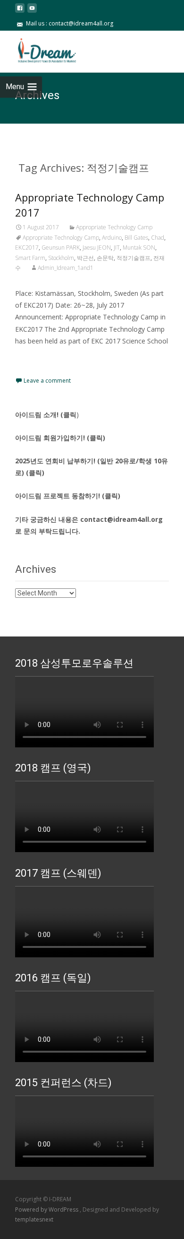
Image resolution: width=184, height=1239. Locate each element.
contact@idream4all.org (121, 519)
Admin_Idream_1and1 (65, 268)
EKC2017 (27, 247)
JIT (117, 247)
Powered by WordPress (47, 1210)
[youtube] (32, 11)
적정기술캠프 (134, 258)
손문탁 (105, 258)
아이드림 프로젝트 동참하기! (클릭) (67, 495)
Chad (157, 238)
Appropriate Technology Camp (114, 227)
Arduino (112, 238)
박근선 (85, 258)
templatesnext (34, 1219)
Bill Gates (136, 238)
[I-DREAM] (40, 49)
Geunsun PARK (61, 247)
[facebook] (20, 11)
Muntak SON (139, 247)
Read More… (36, 358)
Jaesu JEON (97, 247)
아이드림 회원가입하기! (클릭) (60, 437)
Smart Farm (30, 258)
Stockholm (61, 258)
